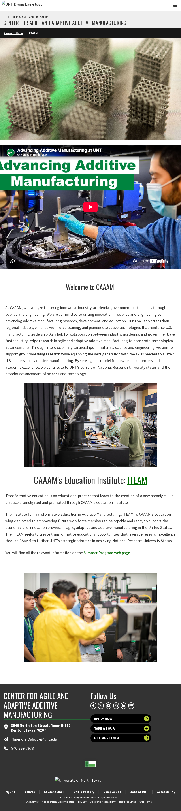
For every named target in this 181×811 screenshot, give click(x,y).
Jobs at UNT (139, 792)
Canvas (30, 792)
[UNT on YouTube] (108, 705)
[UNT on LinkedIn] (123, 705)
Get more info (106, 738)
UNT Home (145, 801)
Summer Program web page (107, 552)
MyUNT (10, 792)
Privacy (82, 801)
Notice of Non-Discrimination (58, 801)
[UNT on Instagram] (116, 705)
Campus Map (112, 792)
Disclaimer (32, 801)
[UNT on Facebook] (93, 705)
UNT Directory (84, 792)
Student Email (54, 792)
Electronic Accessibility (103, 801)
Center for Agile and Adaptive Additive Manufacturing (65, 22)
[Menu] (175, 5)
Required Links (127, 801)
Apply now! (103, 719)
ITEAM (137, 480)
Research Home (13, 33)
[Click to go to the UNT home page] (22, 5)
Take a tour (104, 728)
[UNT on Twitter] (101, 705)
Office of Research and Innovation (26, 17)
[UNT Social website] (131, 705)
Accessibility (166, 792)
